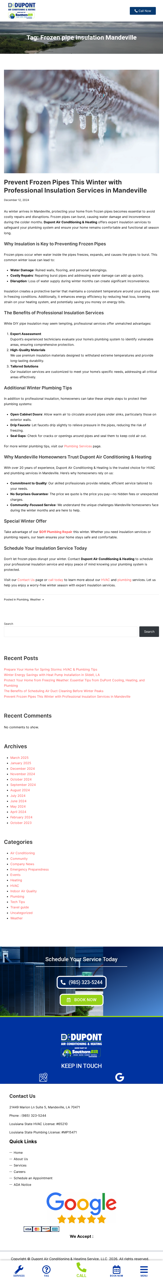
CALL (81, 1275)
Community (19, 859)
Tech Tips (17, 902)
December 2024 (22, 769)
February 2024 (21, 817)
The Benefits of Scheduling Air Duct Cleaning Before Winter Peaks (53, 691)
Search (8, 623)
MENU (144, 1275)
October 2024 (21, 779)
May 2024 (18, 806)
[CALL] (81, 1267)
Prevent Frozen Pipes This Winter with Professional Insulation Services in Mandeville (67, 696)
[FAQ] (46, 1269)
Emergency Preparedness (29, 869)
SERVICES (19, 1275)
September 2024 (23, 785)
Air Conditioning (22, 853)
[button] (82, 1000)
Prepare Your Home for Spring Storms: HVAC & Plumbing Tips (50, 669)
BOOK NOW (116, 1275)
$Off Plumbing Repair (55, 532)
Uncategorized (21, 913)
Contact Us (26, 580)
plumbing (124, 580)
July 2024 (17, 796)
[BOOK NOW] (116, 1269)
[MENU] (144, 1269)
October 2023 (21, 823)
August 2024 (20, 790)
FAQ (46, 1275)
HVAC (105, 580)
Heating (16, 880)
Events (15, 875)
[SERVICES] (19, 1269)
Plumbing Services (78, 446)
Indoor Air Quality (23, 891)
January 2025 (20, 763)
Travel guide (19, 907)
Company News (22, 864)
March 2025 (19, 758)
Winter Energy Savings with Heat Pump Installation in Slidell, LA (52, 675)
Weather (35, 599)
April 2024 (18, 812)
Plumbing (22, 599)
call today (55, 580)
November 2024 (22, 774)
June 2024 (18, 801)
